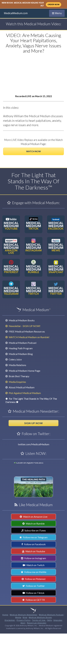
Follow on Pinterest (34, 578)
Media (18, 617)
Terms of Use (39, 620)
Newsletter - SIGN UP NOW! (24, 325)
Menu (58, 13)
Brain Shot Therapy (18, 376)
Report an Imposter (36, 623)
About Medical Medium (21, 387)
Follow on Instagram (35, 558)
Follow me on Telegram (35, 537)
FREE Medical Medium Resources (26, 331)
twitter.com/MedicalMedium (33, 444)
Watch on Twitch (35, 565)
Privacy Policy (24, 620)
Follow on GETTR (35, 599)
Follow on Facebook (35, 544)
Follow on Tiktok (35, 592)
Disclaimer (10, 620)
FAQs (49, 620)
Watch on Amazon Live (35, 516)
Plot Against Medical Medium (24, 392)
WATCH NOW (33, 151)
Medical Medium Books (21, 320)
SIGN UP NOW (33, 423)
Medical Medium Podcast (22, 342)
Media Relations (17, 365)
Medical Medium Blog (20, 353)
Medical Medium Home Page (24, 370)
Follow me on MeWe (35, 571)
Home (5, 614)
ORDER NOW (54, 4)
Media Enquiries (17, 381)
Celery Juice (15, 359)
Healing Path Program (20, 348)
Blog (25, 617)
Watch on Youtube (35, 551)
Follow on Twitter (35, 585)
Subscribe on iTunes (35, 530)
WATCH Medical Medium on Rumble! (28, 337)
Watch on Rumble (35, 523)
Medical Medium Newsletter (23, 614)
